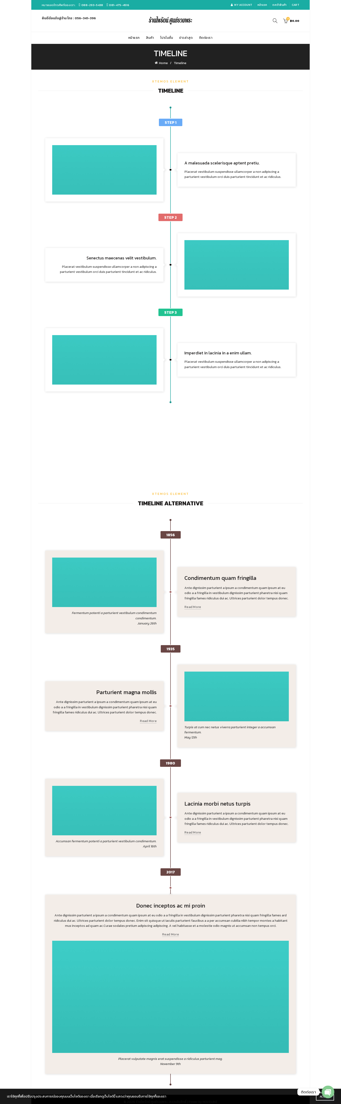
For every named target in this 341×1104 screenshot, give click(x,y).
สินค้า (150, 37)
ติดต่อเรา (205, 37)
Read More (192, 607)
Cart (295, 5)
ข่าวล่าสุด (186, 37)
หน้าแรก (262, 5)
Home (163, 63)
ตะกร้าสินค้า (279, 5)
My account (243, 5)
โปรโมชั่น (166, 37)
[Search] (275, 20)
